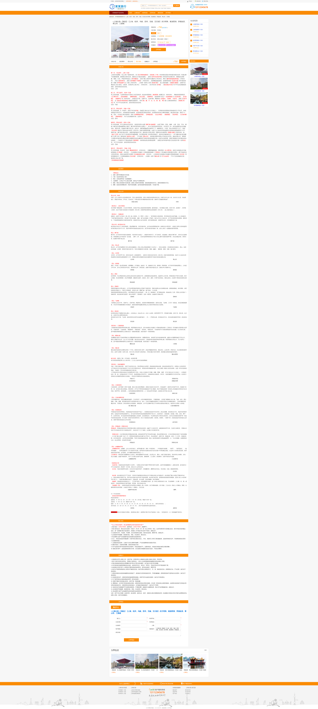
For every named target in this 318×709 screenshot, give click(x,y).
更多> (205, 650)
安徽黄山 (169, 8)
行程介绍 (113, 61)
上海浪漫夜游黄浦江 (136, 693)
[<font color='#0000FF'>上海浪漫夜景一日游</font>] (199, 83)
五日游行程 (187, 691)
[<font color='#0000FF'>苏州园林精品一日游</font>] (199, 98)
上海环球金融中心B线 (136, 691)
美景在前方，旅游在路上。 (132, 1)
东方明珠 (143, 8)
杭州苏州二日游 (122, 693)
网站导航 (206, 1)
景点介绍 (130, 61)
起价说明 (164, 27)
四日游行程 (187, 690)
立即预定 (158, 49)
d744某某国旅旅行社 (120, 16)
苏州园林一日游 (122, 690)
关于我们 (169, 708)
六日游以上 (187, 693)
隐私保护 (175, 690)
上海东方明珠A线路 (135, 690)
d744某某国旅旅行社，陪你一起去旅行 (157, 5)
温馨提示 (147, 61)
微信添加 (164, 708)
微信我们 (199, 1)
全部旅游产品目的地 (118, 12)
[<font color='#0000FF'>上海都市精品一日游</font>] (199, 69)
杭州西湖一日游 (122, 691)
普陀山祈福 (157, 8)
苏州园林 (152, 8)
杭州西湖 (148, 8)
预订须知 (138, 61)
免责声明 (175, 691)
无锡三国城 (163, 8)
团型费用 (121, 61)
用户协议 (175, 693)
